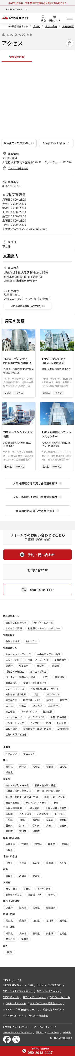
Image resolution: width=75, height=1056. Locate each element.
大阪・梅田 (51, 26)
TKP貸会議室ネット (18, 26)
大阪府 (36, 26)
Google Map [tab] (17, 56)
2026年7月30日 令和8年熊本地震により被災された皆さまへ (38, 2)
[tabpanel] (37, 105)
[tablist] (37, 57)
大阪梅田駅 (68, 26)
